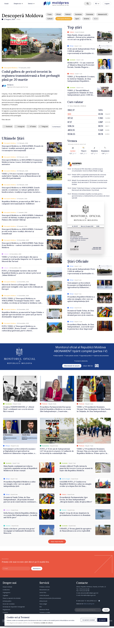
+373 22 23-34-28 (84, 589)
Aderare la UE (102, 14)
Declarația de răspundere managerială (14, 607)
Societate (78, 14)
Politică (67, 14)
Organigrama (6, 592)
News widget (43, 604)
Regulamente (6, 609)
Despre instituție (7, 587)
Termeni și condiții (44, 612)
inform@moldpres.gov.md (88, 595)
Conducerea (6, 590)
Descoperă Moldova (22, 15)
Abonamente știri (44, 590)
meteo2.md (83, 144)
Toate (49, 14)
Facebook (9, 126)
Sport (77, 19)
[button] (108, 42)
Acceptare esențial (88, 620)
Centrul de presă (44, 595)
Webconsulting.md (88, 604)
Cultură (49, 19)
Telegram (44, 126)
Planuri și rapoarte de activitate (12, 598)
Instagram (21, 126)
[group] (89, 36)
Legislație (5, 595)
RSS (40, 607)
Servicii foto (42, 592)
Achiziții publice (7, 601)
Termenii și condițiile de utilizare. (43, 623)
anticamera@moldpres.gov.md (89, 593)
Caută (106, 610)
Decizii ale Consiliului (9, 604)
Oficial (58, 14)
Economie (89, 14)
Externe (86, 19)
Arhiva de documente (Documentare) (50, 598)
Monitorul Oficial (44, 609)
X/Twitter (33, 126)
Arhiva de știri (43, 601)
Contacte (5, 612)
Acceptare (102, 620)
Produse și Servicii (44, 587)
